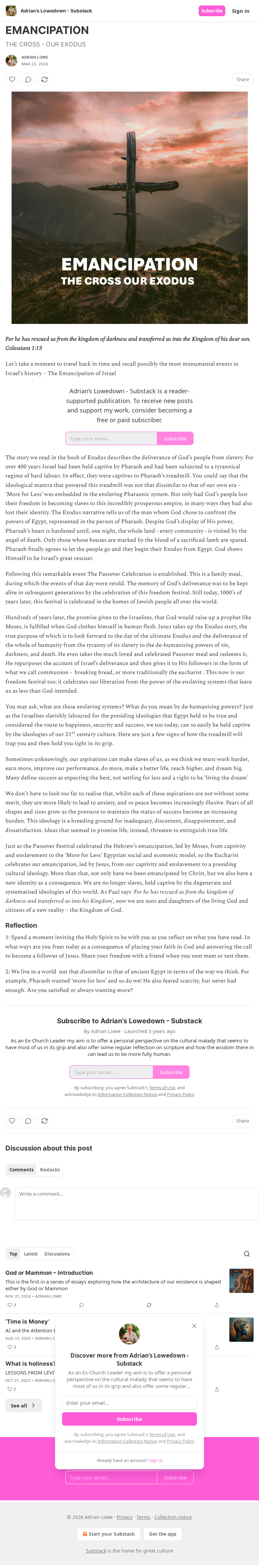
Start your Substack (112, 1534)
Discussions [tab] (57, 1254)
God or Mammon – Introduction (49, 1272)
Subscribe (212, 11)
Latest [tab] (31, 1254)
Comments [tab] (21, 1170)
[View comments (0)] (28, 79)
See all (19, 1405)
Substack (96, 1550)
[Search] (247, 1254)
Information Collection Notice (127, 1441)
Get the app (162, 1534)
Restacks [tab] (50, 1170)
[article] (129, 1289)
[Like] (12, 79)
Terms (143, 1517)
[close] (194, 1326)
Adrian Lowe (35, 57)
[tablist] (34, 1169)
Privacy (125, 1517)
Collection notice (173, 1517)
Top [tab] (13, 1254)
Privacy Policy (180, 1441)
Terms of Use (162, 1434)
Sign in (241, 10)
